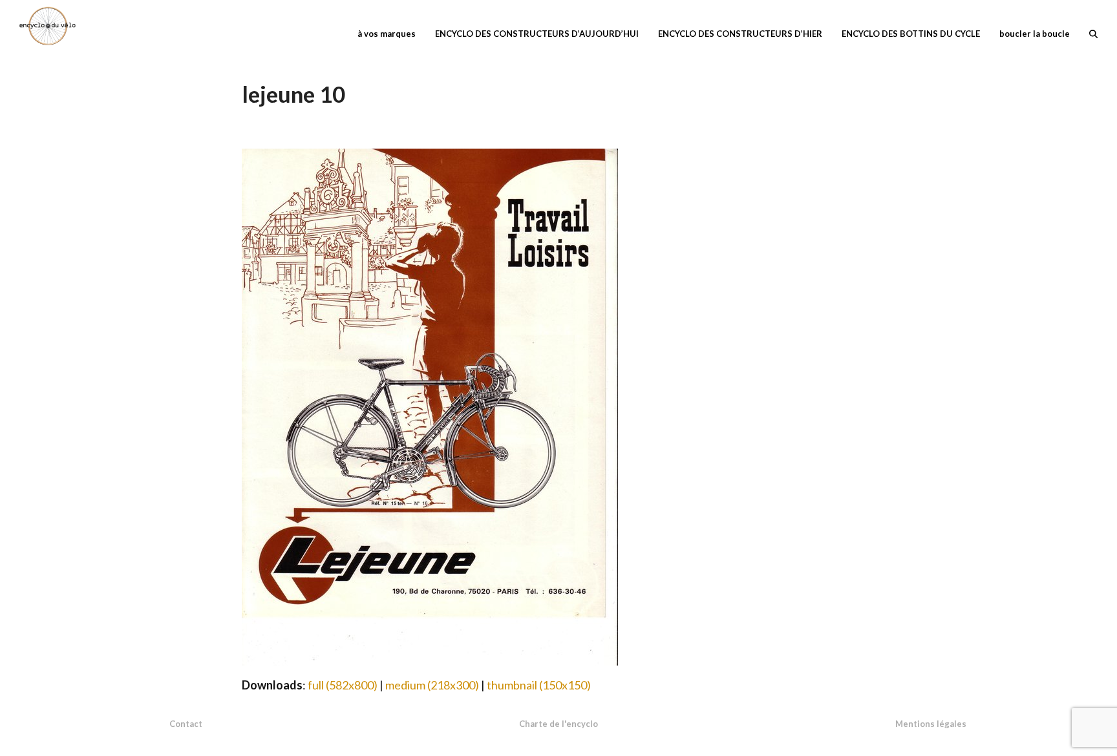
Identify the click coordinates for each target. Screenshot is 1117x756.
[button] (1093, 32)
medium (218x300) (432, 685)
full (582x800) (343, 685)
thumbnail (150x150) (539, 685)
